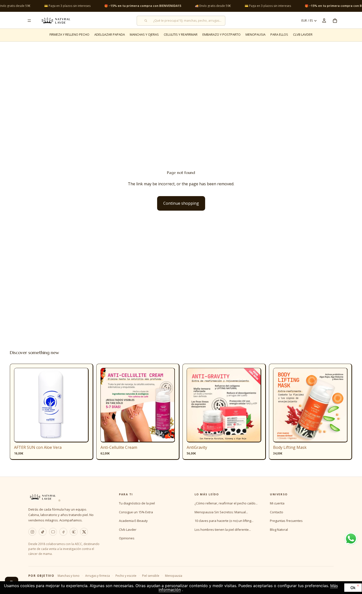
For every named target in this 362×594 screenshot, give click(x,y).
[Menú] (29, 20)
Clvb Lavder (127, 529)
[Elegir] (167, 435)
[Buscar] (181, 21)
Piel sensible (150, 576)
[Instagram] (32, 532)
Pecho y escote (125, 576)
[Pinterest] (74, 532)
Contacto (276, 512)
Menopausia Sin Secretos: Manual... (221, 512)
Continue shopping (181, 203)
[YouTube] (53, 532)
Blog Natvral (279, 529)
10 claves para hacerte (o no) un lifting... (224, 520)
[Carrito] (334, 20)
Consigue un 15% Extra (136, 512)
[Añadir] (81, 435)
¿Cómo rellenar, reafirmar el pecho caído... (226, 503)
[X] (84, 532)
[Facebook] (63, 532)
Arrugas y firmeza (97, 576)
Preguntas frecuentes (286, 520)
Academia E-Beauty (133, 520)
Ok (353, 587)
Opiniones (126, 538)
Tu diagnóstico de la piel (137, 503)
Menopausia (173, 576)
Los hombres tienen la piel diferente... (223, 529)
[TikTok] (43, 532)
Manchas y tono (69, 576)
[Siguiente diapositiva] (81, 405)
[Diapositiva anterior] (21, 405)
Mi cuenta (277, 503)
